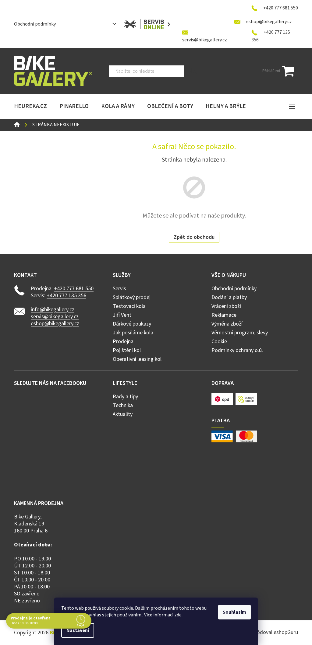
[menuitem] (30, 106)
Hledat (193, 71)
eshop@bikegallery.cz (55, 323)
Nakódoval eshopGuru (273, 632)
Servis (119, 288)
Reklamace (223, 315)
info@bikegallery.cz (52, 309)
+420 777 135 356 (66, 295)
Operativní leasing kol (137, 359)
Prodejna (123, 341)
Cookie (219, 341)
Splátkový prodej (132, 297)
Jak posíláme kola (133, 332)
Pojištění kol (127, 350)
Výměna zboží (227, 323)
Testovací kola (129, 306)
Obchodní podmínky (35, 24)
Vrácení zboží (226, 306)
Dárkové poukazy (132, 323)
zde (178, 615)
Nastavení (77, 630)
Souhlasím (234, 612)
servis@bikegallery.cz (55, 316)
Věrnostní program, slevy (239, 332)
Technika (123, 405)
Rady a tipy (125, 396)
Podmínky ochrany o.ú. (237, 350)
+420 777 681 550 (74, 288)
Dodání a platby (229, 297)
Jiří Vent (122, 315)
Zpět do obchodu (194, 237)
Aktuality (123, 414)
